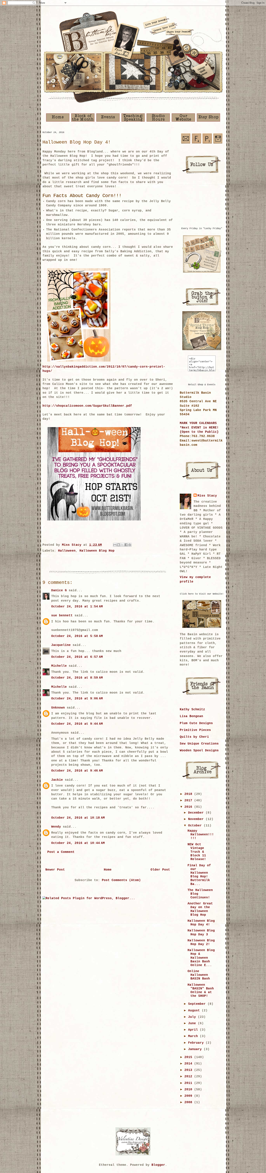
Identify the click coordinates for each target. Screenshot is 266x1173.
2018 (189, 794)
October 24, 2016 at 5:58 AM (77, 636)
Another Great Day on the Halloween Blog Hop (200, 909)
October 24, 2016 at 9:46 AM (77, 771)
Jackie (57, 780)
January (196, 1049)
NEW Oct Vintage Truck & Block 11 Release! (197, 852)
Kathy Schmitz (192, 709)
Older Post (160, 870)
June (193, 1023)
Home (108, 870)
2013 (189, 1070)
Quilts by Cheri (194, 737)
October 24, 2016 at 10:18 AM (78, 818)
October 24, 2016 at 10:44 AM (78, 843)
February (197, 1043)
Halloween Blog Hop (97, 551)
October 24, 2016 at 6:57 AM (77, 657)
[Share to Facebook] (126, 545)
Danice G (59, 590)
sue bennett (62, 615)
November (197, 819)
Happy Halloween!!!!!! (201, 834)
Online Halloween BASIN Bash (199, 975)
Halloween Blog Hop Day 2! (201, 942)
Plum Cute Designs (196, 723)
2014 (189, 1063)
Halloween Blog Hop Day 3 (201, 932)
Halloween (67, 551)
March (194, 1036)
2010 (189, 1089)
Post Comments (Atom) (121, 880)
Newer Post (55, 870)
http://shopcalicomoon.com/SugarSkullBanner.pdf (87, 406)
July (193, 1017)
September (198, 1004)
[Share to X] (122, 545)
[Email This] (115, 545)
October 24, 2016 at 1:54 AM (77, 606)
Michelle (59, 666)
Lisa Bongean (191, 716)
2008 (189, 1102)
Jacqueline (61, 645)
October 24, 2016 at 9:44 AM (77, 724)
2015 (189, 1057)
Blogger (158, 1165)
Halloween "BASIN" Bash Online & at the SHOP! (201, 990)
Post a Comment (61, 852)
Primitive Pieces (195, 730)
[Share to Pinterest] (130, 545)
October (196, 825)
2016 (189, 807)
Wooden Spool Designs (199, 750)
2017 (189, 800)
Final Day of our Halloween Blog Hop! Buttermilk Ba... (199, 875)
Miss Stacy (207, 496)
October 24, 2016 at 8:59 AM (77, 678)
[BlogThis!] (119, 545)
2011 (189, 1083)
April (194, 1030)
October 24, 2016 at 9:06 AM (77, 698)
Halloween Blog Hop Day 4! (201, 922)
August (195, 1010)
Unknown (58, 708)
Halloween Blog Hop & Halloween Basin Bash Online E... (201, 958)
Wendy (56, 827)
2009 (189, 1096)
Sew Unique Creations (199, 743)
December (197, 813)
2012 (189, 1076)
